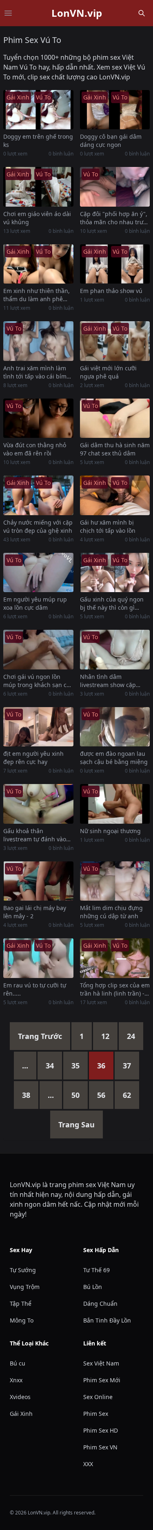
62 (127, 1095)
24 (131, 1036)
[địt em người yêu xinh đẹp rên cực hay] (38, 726)
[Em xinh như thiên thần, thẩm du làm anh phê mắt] (38, 264)
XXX (88, 1464)
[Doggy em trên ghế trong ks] (38, 109)
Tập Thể (20, 1303)
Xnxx (16, 1380)
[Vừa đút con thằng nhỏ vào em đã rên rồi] (38, 418)
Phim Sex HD (100, 1430)
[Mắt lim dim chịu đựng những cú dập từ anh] (115, 881)
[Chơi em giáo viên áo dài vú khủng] (38, 186)
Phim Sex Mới (101, 1380)
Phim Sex (95, 1413)
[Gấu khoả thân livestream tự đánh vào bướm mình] (38, 803)
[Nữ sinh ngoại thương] (115, 803)
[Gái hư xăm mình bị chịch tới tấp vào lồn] (115, 495)
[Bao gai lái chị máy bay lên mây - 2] (38, 881)
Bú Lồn (92, 1287)
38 (26, 1095)
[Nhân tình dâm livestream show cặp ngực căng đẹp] (115, 649)
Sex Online (98, 1397)
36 (101, 1065)
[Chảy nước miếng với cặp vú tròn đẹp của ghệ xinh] (38, 495)
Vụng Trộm (25, 1287)
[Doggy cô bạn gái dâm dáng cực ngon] (115, 109)
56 (101, 1095)
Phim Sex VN (100, 1447)
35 (75, 1065)
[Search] (141, 13)
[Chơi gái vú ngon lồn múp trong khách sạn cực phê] (38, 649)
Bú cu (17, 1363)
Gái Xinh (21, 1413)
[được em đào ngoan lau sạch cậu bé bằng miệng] (115, 726)
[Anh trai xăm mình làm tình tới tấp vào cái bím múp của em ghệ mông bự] (38, 341)
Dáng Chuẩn (100, 1303)
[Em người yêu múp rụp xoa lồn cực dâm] (38, 572)
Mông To (21, 1320)
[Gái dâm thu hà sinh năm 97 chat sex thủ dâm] (115, 418)
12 (105, 1036)
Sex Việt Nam (101, 1363)
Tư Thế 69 (96, 1270)
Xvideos (20, 1397)
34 (50, 1065)
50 (75, 1095)
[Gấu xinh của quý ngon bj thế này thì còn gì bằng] (115, 572)
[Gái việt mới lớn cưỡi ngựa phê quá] (115, 341)
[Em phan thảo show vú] (115, 264)
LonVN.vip (76, 13)
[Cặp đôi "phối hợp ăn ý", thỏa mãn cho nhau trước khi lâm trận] (115, 186)
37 (127, 1065)
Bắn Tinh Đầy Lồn (107, 1320)
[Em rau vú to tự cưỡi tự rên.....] (38, 958)
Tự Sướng (23, 1270)
